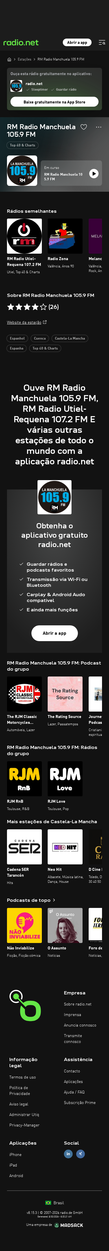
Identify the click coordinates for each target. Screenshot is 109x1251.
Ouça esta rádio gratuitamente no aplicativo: (51, 74)
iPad (13, 1165)
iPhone (15, 1155)
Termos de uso (22, 1077)
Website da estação (24, 323)
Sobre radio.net (78, 1004)
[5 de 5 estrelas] (43, 307)
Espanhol (17, 338)
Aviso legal (18, 1104)
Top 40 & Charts (22, 145)
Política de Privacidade (19, 1091)
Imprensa (72, 1015)
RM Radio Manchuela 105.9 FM (63, 177)
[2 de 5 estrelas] (19, 307)
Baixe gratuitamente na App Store (54, 102)
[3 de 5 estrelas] (27, 307)
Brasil (58, 1203)
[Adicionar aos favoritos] (83, 126)
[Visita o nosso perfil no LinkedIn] (68, 1154)
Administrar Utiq (24, 1115)
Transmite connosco (73, 1039)
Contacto (72, 1071)
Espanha (16, 348)
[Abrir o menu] (102, 42)
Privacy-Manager (24, 1125)
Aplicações (73, 1082)
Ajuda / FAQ (74, 1092)
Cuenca (40, 338)
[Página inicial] (9, 59)
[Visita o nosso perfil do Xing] (80, 1154)
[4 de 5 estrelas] (35, 307)
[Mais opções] (98, 127)
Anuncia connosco (80, 1025)
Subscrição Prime (80, 1103)
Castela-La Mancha (70, 338)
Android (16, 1176)
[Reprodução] (94, 173)
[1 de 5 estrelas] (11, 307)
